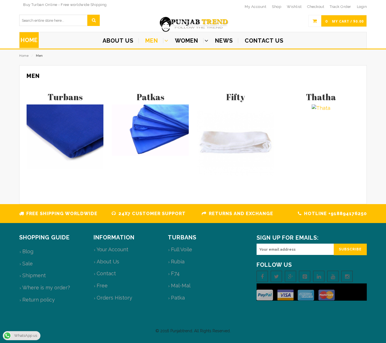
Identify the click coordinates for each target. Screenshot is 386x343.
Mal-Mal (180, 286)
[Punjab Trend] (193, 24)
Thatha (321, 97)
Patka (178, 298)
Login (362, 7)
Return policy (38, 300)
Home (24, 56)
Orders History (114, 298)
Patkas (150, 97)
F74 (175, 273)
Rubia (178, 262)
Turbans (65, 97)
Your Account (112, 249)
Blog (27, 251)
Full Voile (181, 249)
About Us (108, 262)
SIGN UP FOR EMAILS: (288, 237)
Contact (106, 273)
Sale (27, 263)
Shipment (34, 275)
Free (102, 286)
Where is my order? (46, 287)
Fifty (235, 97)
